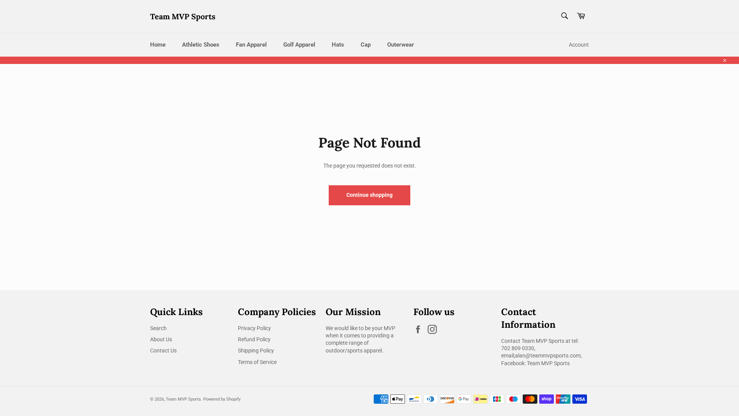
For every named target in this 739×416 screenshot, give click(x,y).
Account (579, 45)
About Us (161, 339)
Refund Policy (254, 339)
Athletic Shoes (200, 44)
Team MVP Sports (183, 16)
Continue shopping (369, 195)
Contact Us (163, 350)
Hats (338, 44)
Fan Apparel (251, 44)
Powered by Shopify (222, 399)
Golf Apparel (299, 44)
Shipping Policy (256, 350)
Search (158, 328)
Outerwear (400, 44)
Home (158, 44)
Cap (366, 44)
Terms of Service (257, 362)
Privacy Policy (254, 328)
